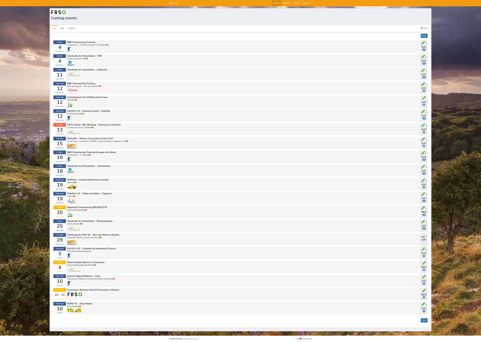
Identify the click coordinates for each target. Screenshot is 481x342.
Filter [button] (425, 28)
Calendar (71, 28)
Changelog (187, 339)
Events (276, 3)
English (306, 3)
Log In (296, 3)
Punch (173, 3)
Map (62, 28)
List (54, 28)
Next (424, 36)
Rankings (286, 3)
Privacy (196, 339)
